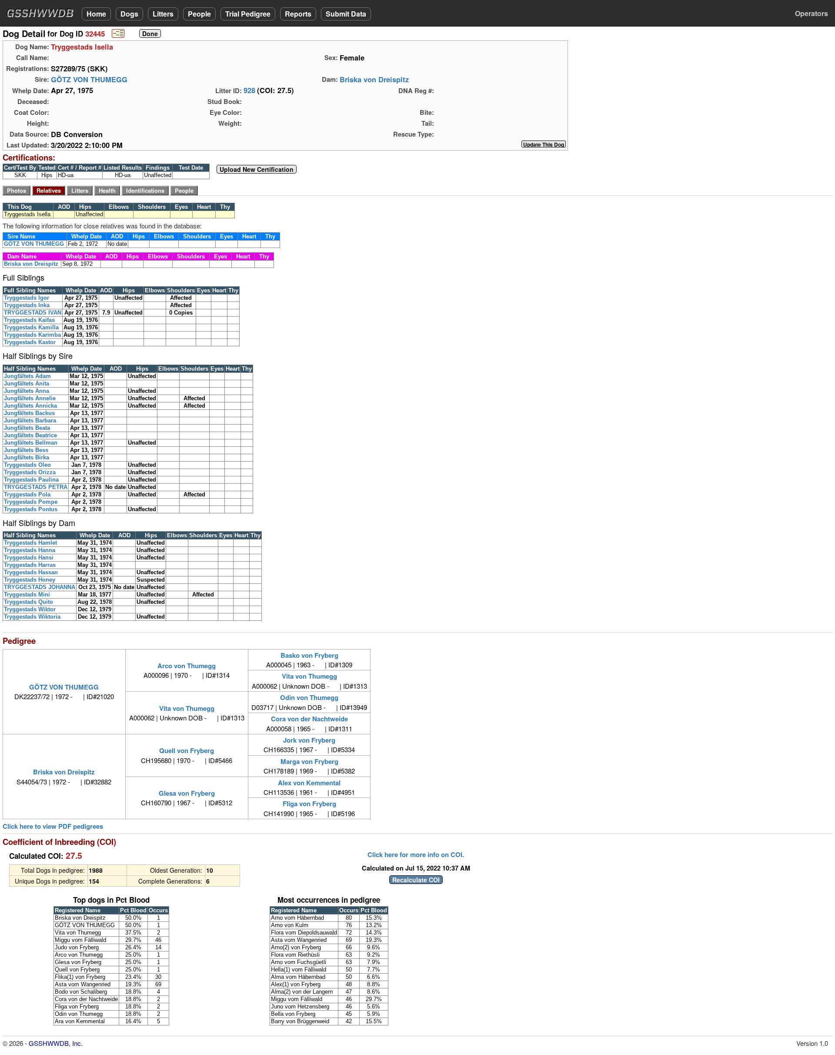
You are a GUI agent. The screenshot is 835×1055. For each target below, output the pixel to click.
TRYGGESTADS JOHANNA (39, 587)
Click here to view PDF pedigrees (53, 826)
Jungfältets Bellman (30, 442)
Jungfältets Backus (29, 413)
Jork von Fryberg (309, 740)
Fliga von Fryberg (309, 803)
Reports (298, 14)
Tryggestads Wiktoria (32, 616)
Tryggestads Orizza (30, 472)
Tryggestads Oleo (27, 465)
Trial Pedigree (248, 14)
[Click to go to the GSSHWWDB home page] (42, 12)
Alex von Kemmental (309, 782)
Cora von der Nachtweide (309, 718)
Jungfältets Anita (26, 383)
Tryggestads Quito (28, 602)
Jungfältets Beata (27, 428)
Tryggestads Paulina (31, 479)
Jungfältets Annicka (30, 405)
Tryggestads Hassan (31, 572)
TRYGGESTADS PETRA (35, 487)
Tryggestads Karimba (32, 335)
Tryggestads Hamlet (30, 542)
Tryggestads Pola (27, 494)
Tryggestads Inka (27, 305)
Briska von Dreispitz (374, 79)
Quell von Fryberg (186, 750)
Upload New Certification (257, 169)
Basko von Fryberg (309, 655)
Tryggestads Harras (30, 565)
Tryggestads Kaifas (29, 320)
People (199, 14)
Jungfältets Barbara (30, 420)
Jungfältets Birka (26, 457)
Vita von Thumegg (309, 676)
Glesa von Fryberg (187, 793)
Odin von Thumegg (309, 697)
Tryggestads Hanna (29, 550)
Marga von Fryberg (309, 761)
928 (249, 90)
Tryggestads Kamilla (31, 327)
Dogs (129, 14)
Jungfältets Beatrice (30, 435)
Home (96, 14)
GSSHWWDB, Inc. (56, 1043)
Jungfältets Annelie (30, 398)
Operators (811, 13)
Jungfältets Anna (26, 391)
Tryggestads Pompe (30, 502)
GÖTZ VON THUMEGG (89, 79)
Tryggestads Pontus (30, 509)
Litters (163, 14)
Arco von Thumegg (186, 665)
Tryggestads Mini (27, 594)
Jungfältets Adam (27, 376)
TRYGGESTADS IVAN (32, 312)
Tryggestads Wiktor (30, 609)
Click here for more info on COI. (415, 854)
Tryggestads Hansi (28, 557)
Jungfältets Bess (26, 450)
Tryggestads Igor (26, 298)
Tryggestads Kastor (30, 342)
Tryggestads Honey (29, 579)
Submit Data (346, 14)
